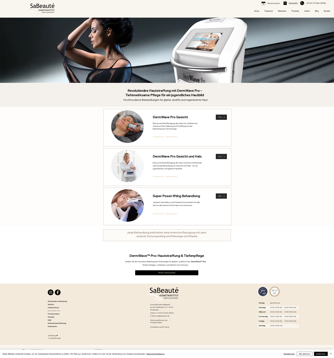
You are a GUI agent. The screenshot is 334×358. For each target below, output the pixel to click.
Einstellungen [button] (289, 354)
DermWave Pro (54, 311)
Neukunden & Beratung (57, 301)
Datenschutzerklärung (57, 323)
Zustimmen (321, 354)
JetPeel (51, 304)
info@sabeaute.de (162, 316)
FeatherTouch (53, 308)
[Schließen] (330, 354)
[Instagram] (50, 292)
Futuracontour (53, 314)
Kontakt (51, 317)
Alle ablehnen (304, 354)
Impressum (52, 326)
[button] (268, 11)
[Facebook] (58, 292)
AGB (49, 320)
